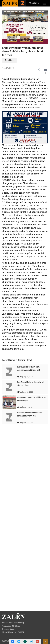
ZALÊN (10, 3)
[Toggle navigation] (44, 3)
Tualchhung (9, 60)
